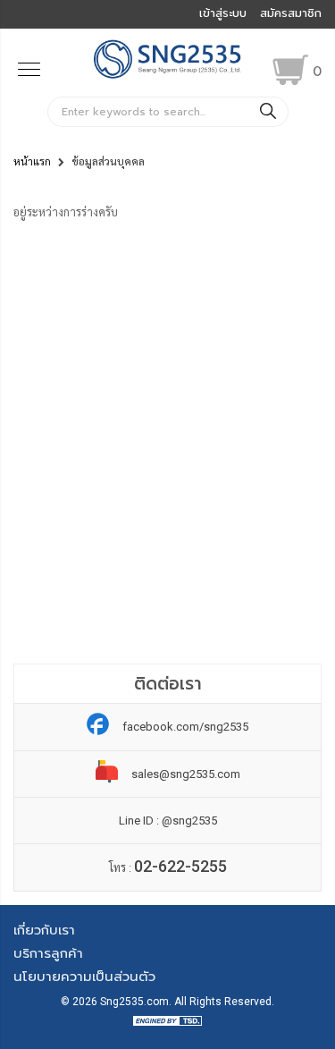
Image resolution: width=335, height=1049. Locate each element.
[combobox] (168, 112)
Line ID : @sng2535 (168, 820)
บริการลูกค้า (48, 953)
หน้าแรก (32, 162)
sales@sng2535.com (185, 774)
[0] (290, 70)
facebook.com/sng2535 (185, 726)
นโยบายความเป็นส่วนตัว (84, 977)
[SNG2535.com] (167, 76)
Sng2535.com (134, 1001)
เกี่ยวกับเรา (44, 930)
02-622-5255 (180, 866)
